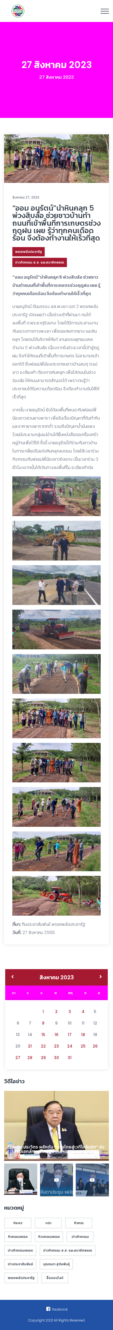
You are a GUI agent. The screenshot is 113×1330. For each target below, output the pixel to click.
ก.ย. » (101, 977)
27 (17, 1057)
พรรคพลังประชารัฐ (28, 251)
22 (43, 1046)
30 (56, 1057)
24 (69, 1046)
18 (83, 1034)
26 (95, 1046)
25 (83, 1046)
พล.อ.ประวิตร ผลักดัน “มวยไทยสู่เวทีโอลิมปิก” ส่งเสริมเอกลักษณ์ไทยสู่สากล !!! (58, 1149)
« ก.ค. (12, 977)
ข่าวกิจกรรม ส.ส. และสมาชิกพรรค (39, 262)
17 (70, 1034)
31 (70, 1057)
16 (56, 1034)
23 (56, 1046)
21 (30, 1046)
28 (29, 1057)
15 (43, 1034)
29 (43, 1057)
